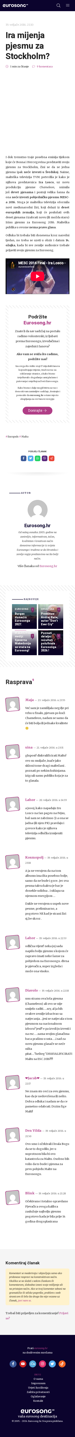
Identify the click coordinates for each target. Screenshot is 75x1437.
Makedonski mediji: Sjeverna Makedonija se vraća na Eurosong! (23, 641)
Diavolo (31, 990)
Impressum (38, 1383)
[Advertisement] (37, 111)
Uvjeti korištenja (38, 1387)
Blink (30, 1193)
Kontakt (38, 1400)
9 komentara (45, 66)
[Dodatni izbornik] (67, 5)
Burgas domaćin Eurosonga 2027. (22, 619)
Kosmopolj (34, 857)
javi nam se (24, 1300)
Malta (24, 436)
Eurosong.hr (48, 566)
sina (29, 747)
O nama (38, 1378)
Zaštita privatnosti (38, 1392)
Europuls (13, 436)
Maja (29, 700)
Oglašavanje (38, 1396)
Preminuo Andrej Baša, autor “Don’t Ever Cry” (49, 619)
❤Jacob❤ (32, 1078)
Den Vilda (33, 1131)
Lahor (30, 800)
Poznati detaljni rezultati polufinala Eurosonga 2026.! (48, 641)
